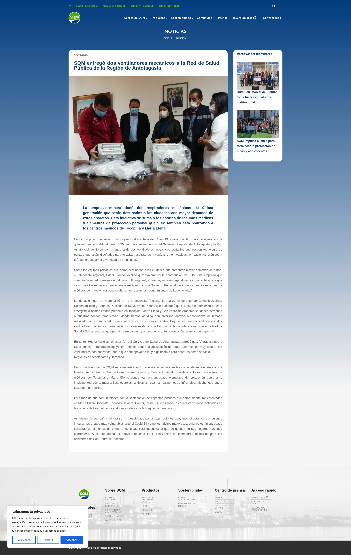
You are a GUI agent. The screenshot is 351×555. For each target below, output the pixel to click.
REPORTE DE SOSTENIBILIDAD (186, 498)
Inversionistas (242, 18)
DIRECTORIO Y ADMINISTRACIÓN (113, 511)
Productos (158, 18)
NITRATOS (147, 510)
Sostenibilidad (181, 18)
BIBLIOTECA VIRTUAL (220, 506)
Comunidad (204, 18)
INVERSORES (111, 520)
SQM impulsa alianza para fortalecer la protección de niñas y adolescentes (256, 146)
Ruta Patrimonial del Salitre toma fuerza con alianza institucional (257, 97)
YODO (145, 506)
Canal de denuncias (85, 6)
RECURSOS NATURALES (111, 498)
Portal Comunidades (112, 6)
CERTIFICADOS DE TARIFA (260, 502)
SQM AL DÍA (220, 501)
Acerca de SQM (134, 18)
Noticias (181, 37)
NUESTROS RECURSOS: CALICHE (148, 499)
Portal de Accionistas (140, 6)
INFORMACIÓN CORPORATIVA (112, 505)
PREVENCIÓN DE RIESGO (186, 505)
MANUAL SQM (258, 497)
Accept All (71, 539)
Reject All (48, 539)
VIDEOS (218, 512)
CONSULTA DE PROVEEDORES (259, 509)
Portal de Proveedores (168, 6)
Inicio (166, 37)
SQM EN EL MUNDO (114, 516)
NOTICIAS (219, 497)
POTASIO (146, 514)
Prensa (223, 18)
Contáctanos (272, 18)
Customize (24, 539)
